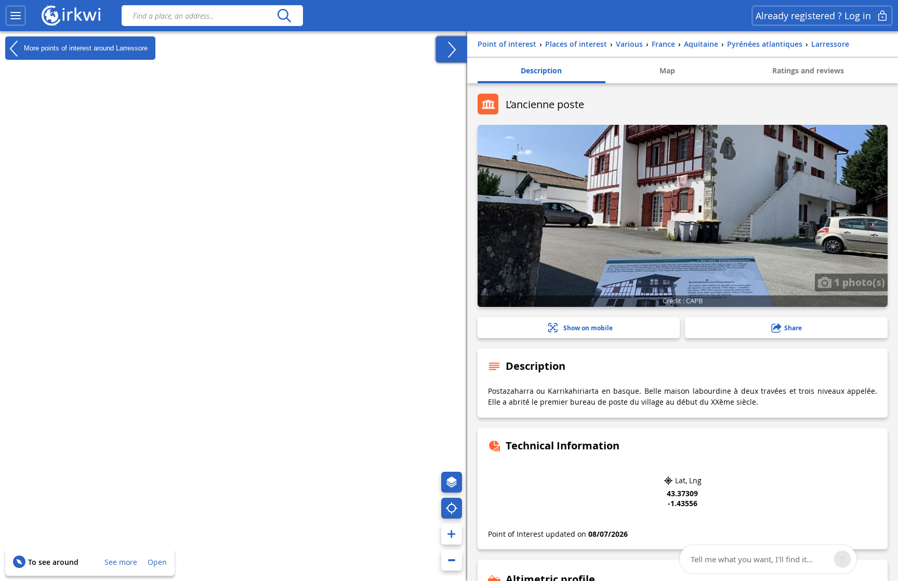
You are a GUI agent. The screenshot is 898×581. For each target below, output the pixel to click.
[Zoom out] (451, 560)
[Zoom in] (451, 534)
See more (120, 562)
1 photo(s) (858, 282)
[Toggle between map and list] (451, 49)
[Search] (284, 15)
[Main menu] (15, 15)
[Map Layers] (451, 482)
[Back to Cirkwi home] (71, 15)
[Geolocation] (451, 508)
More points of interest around (85, 47)
